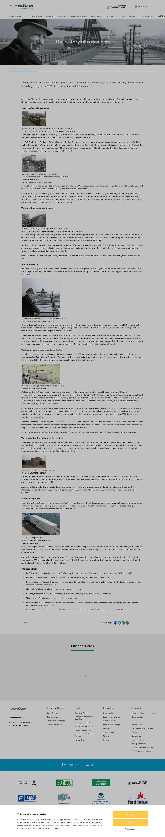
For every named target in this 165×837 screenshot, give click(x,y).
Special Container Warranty (143, 747)
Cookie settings (138, 740)
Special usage (108, 732)
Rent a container (16, 16)
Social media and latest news (143, 713)
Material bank (137, 725)
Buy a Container (53, 713)
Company (132, 16)
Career (134, 732)
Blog (122, 16)
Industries (96, 16)
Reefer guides (137, 717)
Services (110, 16)
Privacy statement (139, 744)
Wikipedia (33, 180)
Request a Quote (55, 708)
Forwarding (79, 740)
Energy (106, 740)
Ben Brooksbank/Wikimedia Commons (50, 231)
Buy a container (35, 16)
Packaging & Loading (83, 723)
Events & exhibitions (111, 721)
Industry (106, 728)
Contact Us (148, 16)
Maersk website (37, 389)
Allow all (130, 814)
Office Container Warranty (142, 751)
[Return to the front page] (9, 69)
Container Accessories (56, 16)
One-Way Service (82, 713)
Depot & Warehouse (83, 730)
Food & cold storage (111, 725)
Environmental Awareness (142, 728)
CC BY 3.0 (38, 543)
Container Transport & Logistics (84, 718)
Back (24, 623)
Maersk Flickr (46, 321)
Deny (130, 822)
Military (106, 736)
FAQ (133, 721)
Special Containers (78, 16)
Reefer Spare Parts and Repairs (84, 735)
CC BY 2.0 (77, 231)
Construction (108, 713)
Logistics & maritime (111, 717)
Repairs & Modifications (84, 726)
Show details (130, 829)
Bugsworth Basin (66, 131)
